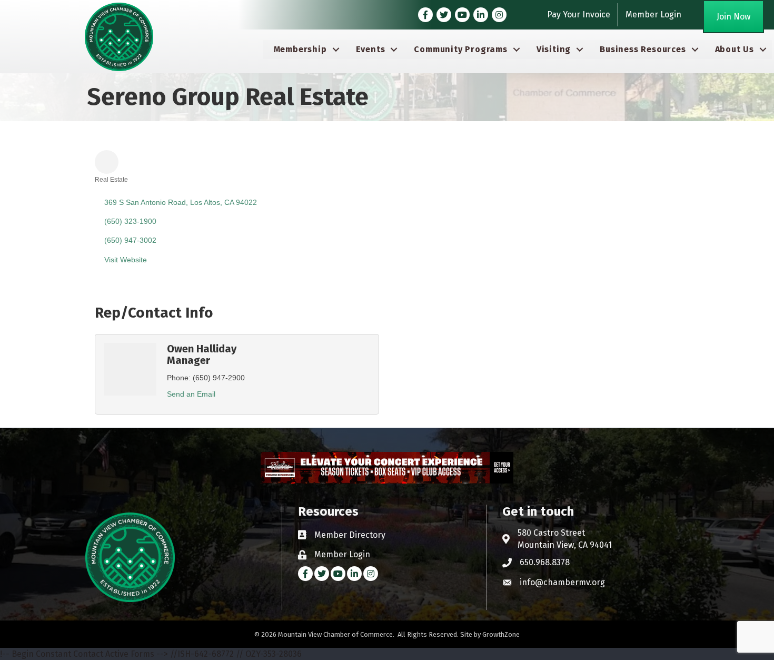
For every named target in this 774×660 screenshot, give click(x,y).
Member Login (653, 14)
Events (370, 49)
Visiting (554, 49)
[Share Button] (106, 162)
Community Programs (460, 49)
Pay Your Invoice (578, 14)
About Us (734, 49)
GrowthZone (501, 634)
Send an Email (191, 394)
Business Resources (643, 49)
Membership (300, 49)
